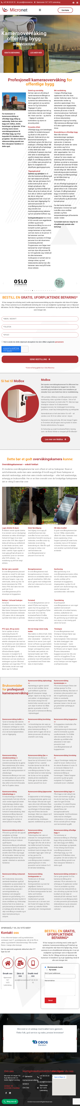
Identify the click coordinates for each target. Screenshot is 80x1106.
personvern (59, 342)
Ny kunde (52, 969)
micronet (36, 1102)
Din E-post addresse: (52, 973)
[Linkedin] (77, 2)
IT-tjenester (27, 1076)
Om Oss (26, 1087)
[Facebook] (73, 2)
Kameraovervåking (29, 1080)
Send (50, 1000)
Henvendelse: (50, 980)
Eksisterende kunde (55, 967)
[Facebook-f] (6, 1093)
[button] (40, 10)
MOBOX (26, 1084)
